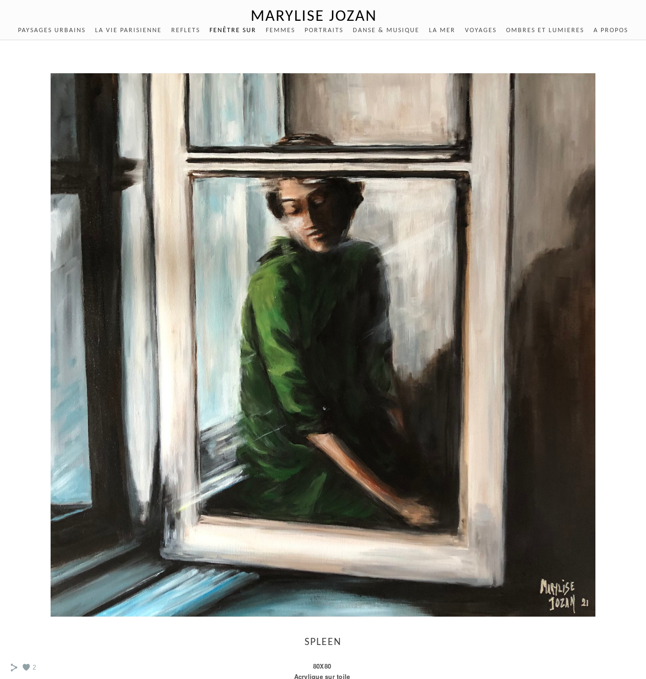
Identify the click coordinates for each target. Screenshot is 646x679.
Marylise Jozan (314, 17)
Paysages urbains (52, 30)
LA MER (442, 30)
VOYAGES (481, 30)
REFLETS (185, 30)
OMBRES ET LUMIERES (545, 30)
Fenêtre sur (233, 30)
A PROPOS (611, 30)
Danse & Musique (386, 30)
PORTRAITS (324, 30)
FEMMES (280, 30)
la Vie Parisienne (128, 30)
